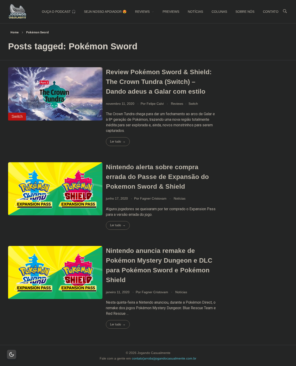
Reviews (177, 103)
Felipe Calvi (156, 103)
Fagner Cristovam (153, 198)
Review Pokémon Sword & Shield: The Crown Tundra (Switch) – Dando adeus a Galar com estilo (159, 81)
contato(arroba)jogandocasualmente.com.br (164, 358)
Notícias (179, 198)
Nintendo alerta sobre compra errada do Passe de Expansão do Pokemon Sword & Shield (157, 176)
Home (14, 32)
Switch (193, 103)
